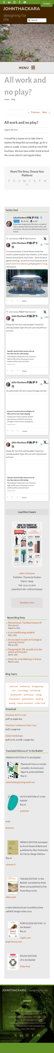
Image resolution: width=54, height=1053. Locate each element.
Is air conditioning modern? (21, 632)
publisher (24, 811)
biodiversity (25, 686)
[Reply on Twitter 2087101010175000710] (7, 301)
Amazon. (10, 828)
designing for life (14, 17)
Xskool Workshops (14, 736)
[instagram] (14, 2)
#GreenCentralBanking (19, 264)
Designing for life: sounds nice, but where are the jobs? (25, 650)
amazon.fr (11, 864)
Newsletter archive (27, 603)
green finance (28, 699)
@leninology (42, 264)
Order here (25, 966)
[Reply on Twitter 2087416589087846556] (7, 431)
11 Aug (46, 244)
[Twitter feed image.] (27, 283)
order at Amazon (27, 573)
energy (39, 695)
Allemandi (11, 897)
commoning (35, 690)
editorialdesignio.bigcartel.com (20, 782)
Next (44, 112)
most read (13, 686)
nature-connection (25, 703)
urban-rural (40, 703)
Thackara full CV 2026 (15, 715)
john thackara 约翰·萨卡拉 (25, 245)
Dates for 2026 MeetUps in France (24, 659)
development (16, 695)
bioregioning (37, 686)
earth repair (29, 695)
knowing (39, 699)
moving (12, 703)
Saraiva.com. (16, 941)
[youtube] (25, 2)
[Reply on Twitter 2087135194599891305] (7, 371)
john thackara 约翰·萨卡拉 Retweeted (22, 239)
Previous (35, 112)
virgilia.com (25, 938)
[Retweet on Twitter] (7, 238)
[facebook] (19, 2)
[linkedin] (9, 2)
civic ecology (23, 690)
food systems (14, 699)
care (14, 690)
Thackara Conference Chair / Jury (20, 725)
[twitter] (4, 2)
